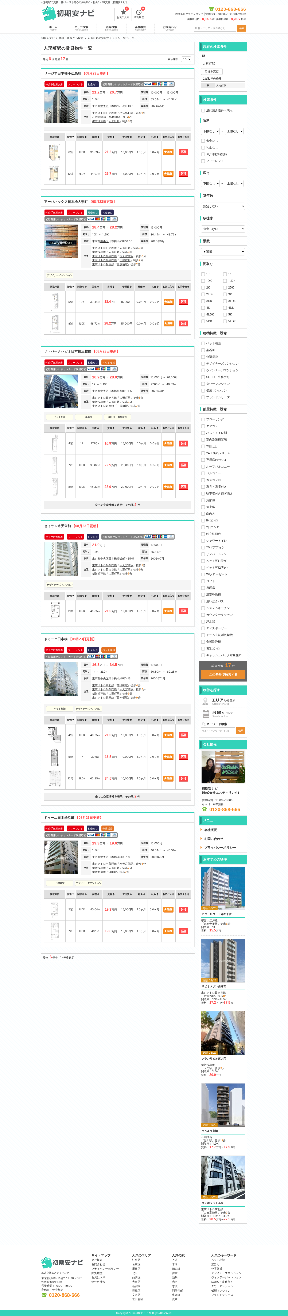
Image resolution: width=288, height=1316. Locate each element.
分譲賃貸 (212, 356)
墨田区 (136, 1268)
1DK (209, 280)
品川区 (136, 1277)
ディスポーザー (216, 628)
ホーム (53, 28)
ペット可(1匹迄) (216, 560)
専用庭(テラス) (216, 459)
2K (208, 287)
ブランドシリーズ (218, 397)
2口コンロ (213, 527)
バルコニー (213, 473)
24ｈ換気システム (218, 453)
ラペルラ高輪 (210, 1130)
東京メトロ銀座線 (103, 264)
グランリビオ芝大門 (214, 1058)
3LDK (232, 301)
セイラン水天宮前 (72, 526)
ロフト (210, 581)
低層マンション (216, 390)
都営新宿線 (99, 872)
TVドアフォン (215, 547)
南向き (210, 513)
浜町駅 (113, 872)
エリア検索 (81, 28)
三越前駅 (125, 260)
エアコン (212, 426)
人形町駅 (114, 121)
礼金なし (212, 147)
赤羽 (175, 1281)
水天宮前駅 (126, 256)
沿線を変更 (212, 71)
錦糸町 (176, 1268)
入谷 (175, 1259)
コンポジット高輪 (212, 1203)
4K (208, 307)
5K (230, 314)
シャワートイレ (216, 540)
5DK (209, 321)
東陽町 (176, 1294)
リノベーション (216, 554)
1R (208, 274)
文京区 (136, 1294)
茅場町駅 (122, 685)
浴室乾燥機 (213, 594)
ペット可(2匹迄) (217, 567)
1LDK (231, 280)
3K (230, 294)
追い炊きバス (215, 601)
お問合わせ (170, 28)
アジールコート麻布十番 (217, 914)
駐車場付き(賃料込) (219, 493)
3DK (209, 301)
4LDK (210, 314)
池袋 (175, 1277)
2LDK (210, 294)
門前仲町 (177, 1290)
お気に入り (123, 13)
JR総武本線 (99, 117)
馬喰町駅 (114, 117)
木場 (175, 1264)
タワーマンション (218, 383)
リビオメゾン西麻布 (214, 986)
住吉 (175, 1273)
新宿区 (136, 1286)
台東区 (136, 1264)
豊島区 (136, 1290)
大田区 (136, 1281)
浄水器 (210, 621)
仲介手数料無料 (216, 154)
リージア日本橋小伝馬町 (77, 73)
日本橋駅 (122, 697)
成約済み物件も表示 (219, 110)
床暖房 (210, 587)
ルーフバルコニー (218, 466)
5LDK (232, 321)
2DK (231, 287)
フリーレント (215, 161)
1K (229, 274)
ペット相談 (213, 343)
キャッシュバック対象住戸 (224, 655)
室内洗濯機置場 (216, 439)
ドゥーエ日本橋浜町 (73, 817)
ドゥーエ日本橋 (70, 639)
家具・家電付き (216, 486)
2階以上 (211, 446)
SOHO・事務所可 (218, 377)
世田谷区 (137, 1299)
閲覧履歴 (139, 13)
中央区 (104, 106)
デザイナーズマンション (222, 363)
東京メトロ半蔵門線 (104, 256)
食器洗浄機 (213, 641)
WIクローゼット (216, 574)
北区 (135, 1273)
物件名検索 (98, 1281)
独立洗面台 (213, 534)
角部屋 (210, 500)
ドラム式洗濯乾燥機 (219, 635)
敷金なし (212, 140)
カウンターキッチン (219, 614)
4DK (231, 307)
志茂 (175, 1286)
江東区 (136, 1259)
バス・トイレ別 (216, 432)
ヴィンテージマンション (222, 370)
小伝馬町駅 (126, 113)
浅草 (175, 1299)
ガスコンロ (213, 480)
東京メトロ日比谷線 (104, 113)
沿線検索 (111, 28)
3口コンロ (213, 648)
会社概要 (140, 28)
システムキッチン (218, 608)
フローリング (215, 419)
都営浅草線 (99, 121)
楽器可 (210, 350)
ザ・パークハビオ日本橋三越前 (82, 351)
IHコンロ (212, 520)
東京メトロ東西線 (103, 685)
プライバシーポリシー (105, 1268)
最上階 (210, 507)
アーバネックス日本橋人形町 (80, 201)
